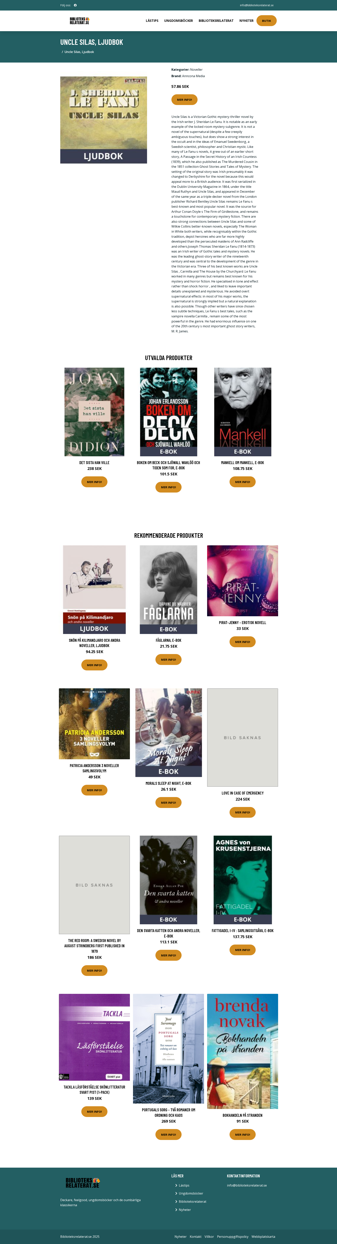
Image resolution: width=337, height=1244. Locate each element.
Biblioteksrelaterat (216, 21)
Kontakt (195, 1236)
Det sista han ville (94, 462)
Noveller (196, 69)
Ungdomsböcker (178, 21)
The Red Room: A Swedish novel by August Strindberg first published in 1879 (94, 946)
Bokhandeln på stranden (243, 1115)
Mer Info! (184, 100)
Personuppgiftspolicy (232, 1236)
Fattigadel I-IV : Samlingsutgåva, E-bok (243, 930)
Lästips (152, 21)
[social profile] (75, 5)
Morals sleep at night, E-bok (168, 783)
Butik (266, 21)
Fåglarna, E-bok (168, 640)
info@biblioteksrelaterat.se (257, 5)
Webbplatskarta (263, 1236)
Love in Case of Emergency (243, 792)
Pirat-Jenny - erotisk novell (242, 622)
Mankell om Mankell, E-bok (242, 462)
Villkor (209, 1236)
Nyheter (246, 21)
